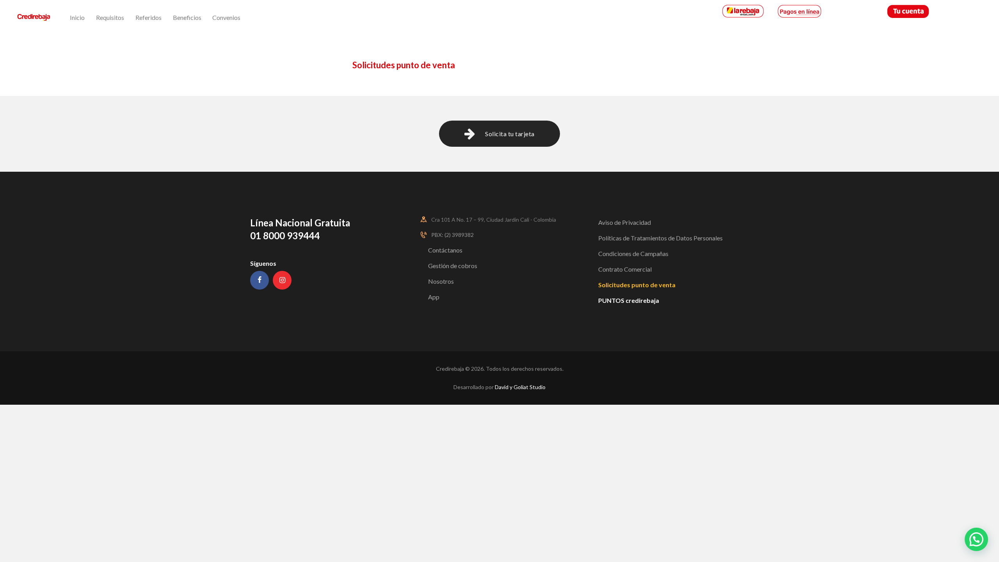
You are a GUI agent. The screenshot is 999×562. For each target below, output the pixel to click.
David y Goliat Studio (520, 387)
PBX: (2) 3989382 (452, 234)
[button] (976, 539)
